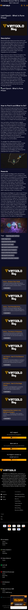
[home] (5, 5)
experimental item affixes (8, 241)
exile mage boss (6, 239)
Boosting (4, 543)
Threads (4, 499)
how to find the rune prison (9, 252)
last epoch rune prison (8, 255)
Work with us (15, 448)
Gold (3, 577)
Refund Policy (18, 507)
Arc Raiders (5, 539)
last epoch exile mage (7, 244)
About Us (17, 498)
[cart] (22, 5)
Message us (14, 437)
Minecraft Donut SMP (8, 589)
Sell (1, 516)
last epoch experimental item (9, 247)
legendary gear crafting (12, 236)
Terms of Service (18, 503)
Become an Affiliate (19, 510)
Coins (3, 545)
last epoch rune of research (9, 250)
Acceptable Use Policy (19, 494)
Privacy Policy (18, 505)
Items (3, 541)
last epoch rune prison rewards (10, 258)
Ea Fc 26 (4, 565)
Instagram (4, 494)
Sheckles (4, 553)
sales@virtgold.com (14, 457)
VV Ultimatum (6, 582)
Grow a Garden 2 (6, 549)
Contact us (14, 459)
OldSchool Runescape (8, 572)
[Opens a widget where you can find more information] (19, 602)
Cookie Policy (17, 501)
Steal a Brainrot (6, 558)
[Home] (14, 470)
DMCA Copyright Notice (20, 496)
